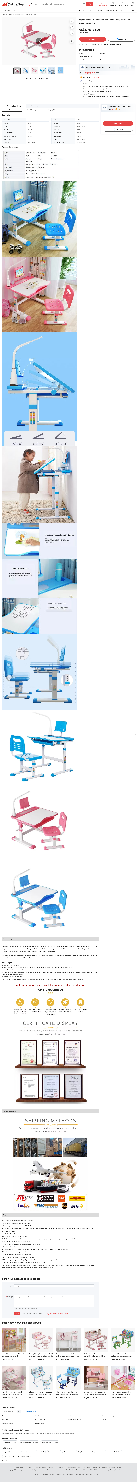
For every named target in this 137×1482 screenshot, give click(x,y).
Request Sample (115, 44)
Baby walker (6, 1416)
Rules (133, 10)
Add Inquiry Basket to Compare (39, 78)
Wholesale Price (71, 1467)
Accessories (39, 1423)
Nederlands (72, 1470)
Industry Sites (81, 1467)
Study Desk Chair (9, 1457)
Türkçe (107, 1470)
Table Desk (40, 1452)
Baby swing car (40, 1419)
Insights (119, 1467)
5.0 (110, 109)
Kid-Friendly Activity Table (50, 1442)
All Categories (9, 10)
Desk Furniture (28, 1452)
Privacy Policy (98, 1474)
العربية (79, 1470)
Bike (103, 1419)
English (22, 1470)
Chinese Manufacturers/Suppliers (45, 1467)
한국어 (85, 1470)
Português (35, 1470)
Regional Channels (92, 1467)
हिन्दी (95, 1470)
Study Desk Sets (82, 1452)
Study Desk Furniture (98, 1452)
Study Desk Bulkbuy (24, 1457)
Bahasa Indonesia (124, 1470)
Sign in (133, 5)
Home (3, 14)
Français (42, 1470)
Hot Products (19, 1467)
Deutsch (65, 1470)
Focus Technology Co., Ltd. (55, 1474)
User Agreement (79, 1474)
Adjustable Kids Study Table (29, 1442)
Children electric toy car (109, 1416)
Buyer (89, 10)
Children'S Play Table (10, 1442)
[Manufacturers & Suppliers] (13, 4)
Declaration (89, 1474)
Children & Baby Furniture (21, 14)
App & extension (111, 10)
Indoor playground (8, 1423)
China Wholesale (60, 1467)
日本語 (90, 1470)
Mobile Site (112, 1467)
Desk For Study (68, 1452)
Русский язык (50, 1470)
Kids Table (33, 14)
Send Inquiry (92, 39)
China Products (29, 1467)
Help (99, 10)
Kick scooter (72, 1416)
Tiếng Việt (114, 1470)
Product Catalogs (30, 1412)
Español (28, 1470)
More (4, 1460)
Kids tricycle (5, 1419)
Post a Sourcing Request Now (57, 1314)
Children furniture (73, 1419)
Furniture (10, 14)
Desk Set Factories (54, 1452)
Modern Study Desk (115, 1452)
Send (17, 1314)
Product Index (103, 1467)
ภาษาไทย (101, 1470)
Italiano (58, 1470)
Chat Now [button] (122, 39)
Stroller (37, 1416)
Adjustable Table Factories (12, 1452)
